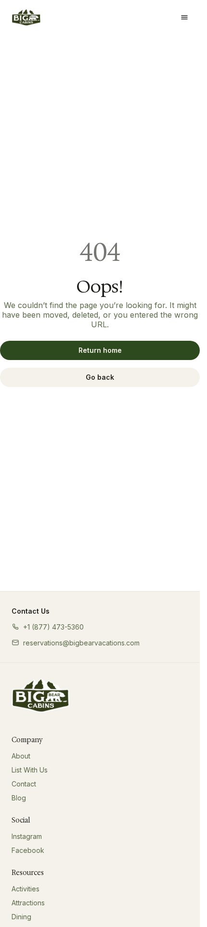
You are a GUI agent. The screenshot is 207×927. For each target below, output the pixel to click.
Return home (100, 350)
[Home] (41, 695)
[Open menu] (184, 17)
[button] (48, 627)
